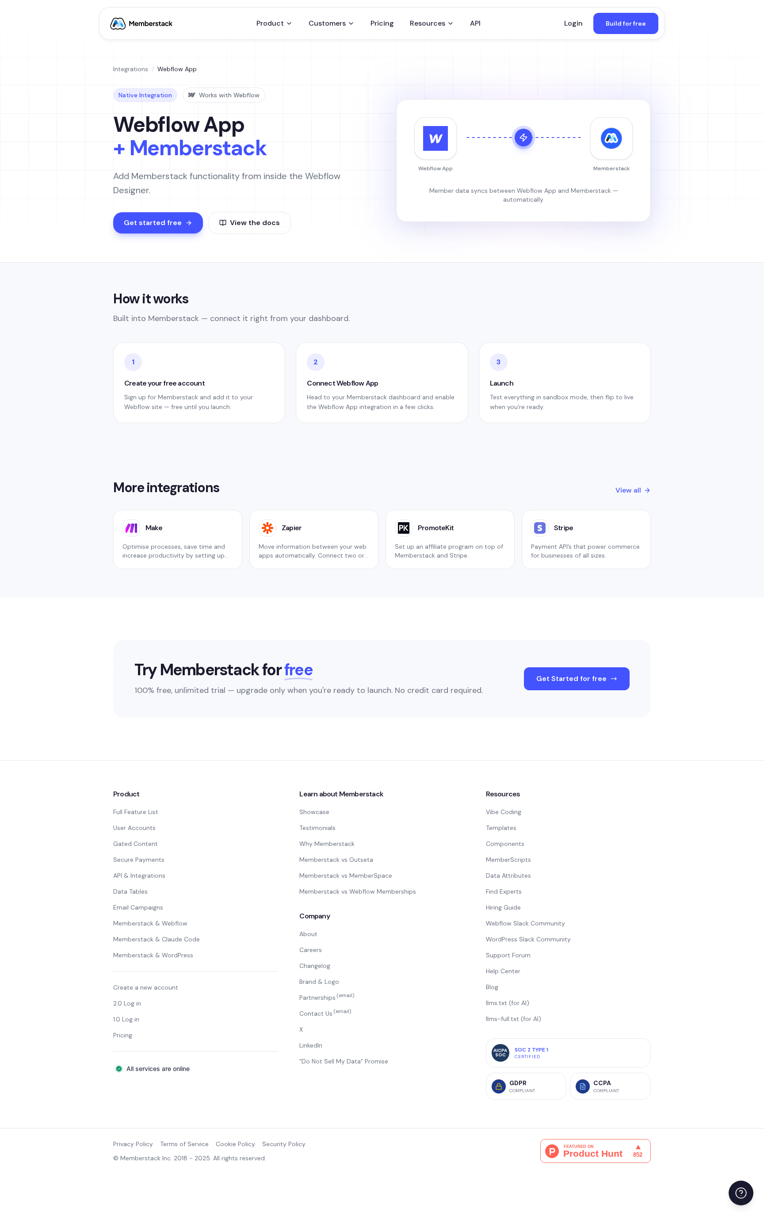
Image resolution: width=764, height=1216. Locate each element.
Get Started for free (571, 678)
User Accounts (134, 828)
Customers (327, 23)
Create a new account (145, 987)
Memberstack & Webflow (150, 923)
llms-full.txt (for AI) (513, 1019)
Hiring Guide (503, 907)
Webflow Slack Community (525, 923)
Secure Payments (138, 860)
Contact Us (325, 1013)
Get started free (153, 222)
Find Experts (504, 891)
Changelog (314, 966)
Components (505, 844)
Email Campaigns (138, 907)
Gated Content (135, 844)
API (475, 23)
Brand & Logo (319, 982)
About (308, 934)
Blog (492, 987)
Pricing (382, 23)
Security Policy (284, 1144)
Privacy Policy (133, 1144)
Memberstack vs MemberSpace (345, 875)
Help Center (503, 971)
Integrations (130, 69)
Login (573, 23)
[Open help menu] (741, 1193)
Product (270, 23)
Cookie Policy (235, 1144)
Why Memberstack (327, 844)
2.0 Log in (127, 1003)
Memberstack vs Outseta (336, 860)
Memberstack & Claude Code (156, 939)
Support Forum (508, 955)
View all (628, 490)
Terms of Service (184, 1144)
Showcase (314, 812)
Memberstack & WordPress (153, 955)
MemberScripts (508, 860)
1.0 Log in (126, 1019)
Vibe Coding (503, 812)
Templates (501, 828)
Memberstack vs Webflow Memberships (357, 891)
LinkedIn (310, 1045)
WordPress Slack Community (528, 939)
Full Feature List (135, 812)
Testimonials (317, 828)
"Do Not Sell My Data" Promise (343, 1061)
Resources (427, 23)
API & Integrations (139, 875)
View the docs (255, 222)
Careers (310, 950)
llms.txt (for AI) (507, 1003)
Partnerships (326, 998)
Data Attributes (508, 875)
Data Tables (130, 891)
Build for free (626, 23)
